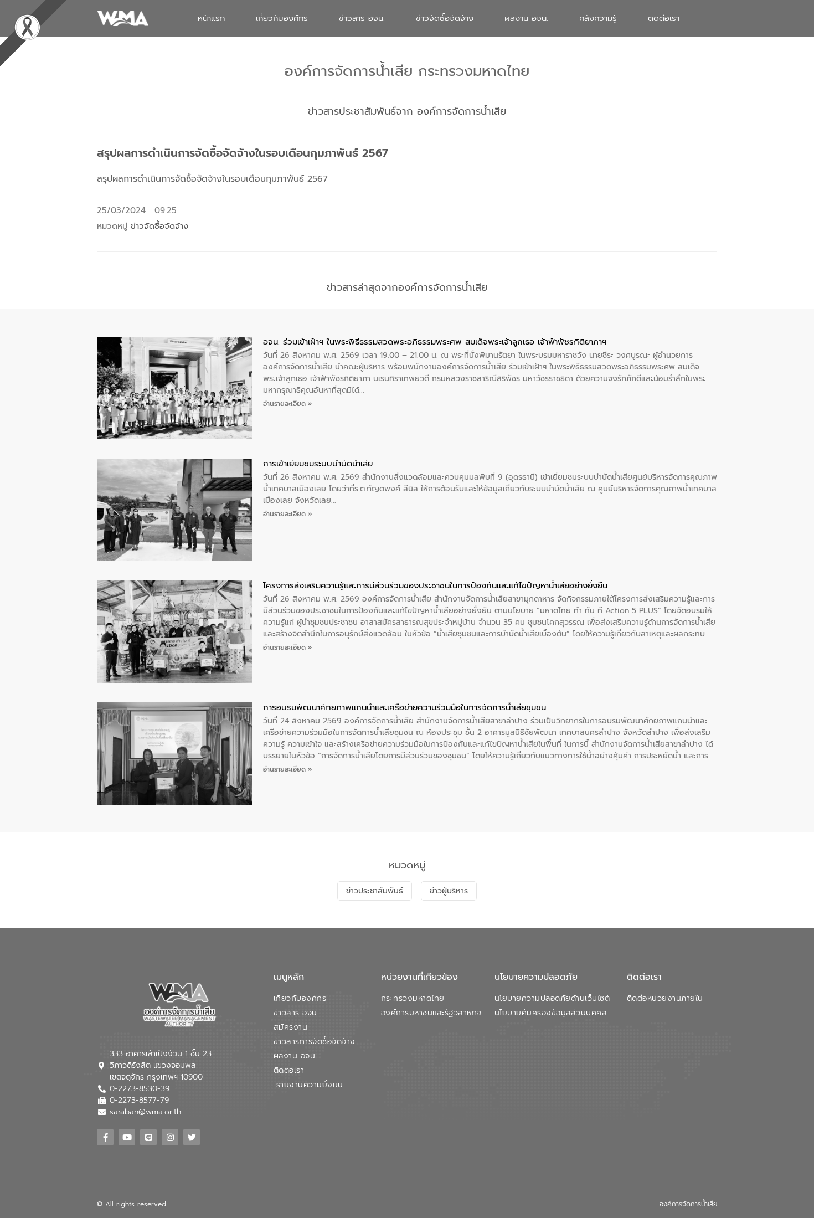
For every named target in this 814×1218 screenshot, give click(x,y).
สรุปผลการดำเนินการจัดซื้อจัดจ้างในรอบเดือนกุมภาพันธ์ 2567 (212, 179)
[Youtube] (127, 1137)
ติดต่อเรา (663, 18)
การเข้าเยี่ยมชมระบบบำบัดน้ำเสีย (318, 464)
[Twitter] (191, 1137)
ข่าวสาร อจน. (362, 18)
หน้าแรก (211, 18)
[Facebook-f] (105, 1137)
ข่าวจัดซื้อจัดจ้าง (444, 18)
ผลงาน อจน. (526, 18)
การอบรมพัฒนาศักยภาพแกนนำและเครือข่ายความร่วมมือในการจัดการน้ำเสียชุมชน (404, 707)
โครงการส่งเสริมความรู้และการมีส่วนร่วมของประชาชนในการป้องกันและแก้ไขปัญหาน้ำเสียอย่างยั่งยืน (435, 585)
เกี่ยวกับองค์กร (282, 18)
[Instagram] (170, 1137)
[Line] (148, 1137)
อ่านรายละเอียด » (287, 404)
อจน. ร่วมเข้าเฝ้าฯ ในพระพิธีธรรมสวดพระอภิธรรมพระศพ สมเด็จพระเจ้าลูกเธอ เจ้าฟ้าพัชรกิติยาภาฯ (434, 342)
